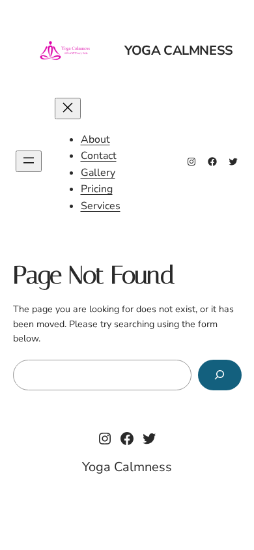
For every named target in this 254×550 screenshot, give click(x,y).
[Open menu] (29, 161)
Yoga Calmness (178, 50)
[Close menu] (68, 108)
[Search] (219, 375)
